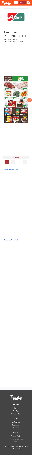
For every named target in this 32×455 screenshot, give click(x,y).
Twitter (16, 428)
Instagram (16, 422)
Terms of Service (16, 439)
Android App (16, 414)
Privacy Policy (16, 436)
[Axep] (16, 17)
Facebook (16, 425)
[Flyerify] (2, 3)
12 (25, 162)
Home (16, 408)
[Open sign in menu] (28, 2)
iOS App (16, 411)
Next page (16, 158)
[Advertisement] (16, 59)
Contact (16, 442)
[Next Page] (29, 100)
